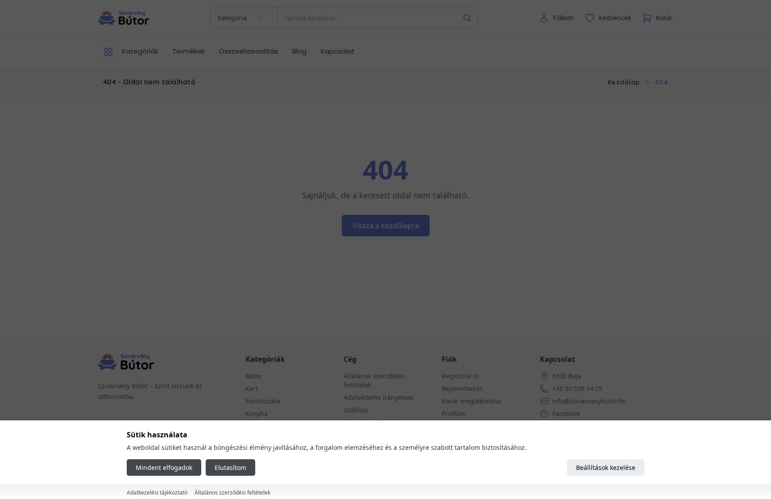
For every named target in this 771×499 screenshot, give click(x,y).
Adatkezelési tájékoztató (157, 492)
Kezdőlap (624, 82)
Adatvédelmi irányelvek (378, 397)
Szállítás (356, 410)
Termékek (188, 51)
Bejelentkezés (462, 388)
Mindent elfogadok (164, 467)
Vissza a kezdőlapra (385, 226)
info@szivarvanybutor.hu (589, 401)
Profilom (454, 413)
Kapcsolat (338, 51)
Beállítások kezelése (605, 467)
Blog (299, 51)
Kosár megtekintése (471, 401)
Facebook (566, 413)
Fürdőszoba (262, 401)
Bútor (253, 376)
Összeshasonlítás (248, 51)
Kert (251, 388)
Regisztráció (460, 376)
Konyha (256, 413)
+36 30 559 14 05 (577, 388)
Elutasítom (230, 467)
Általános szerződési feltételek (232, 492)
